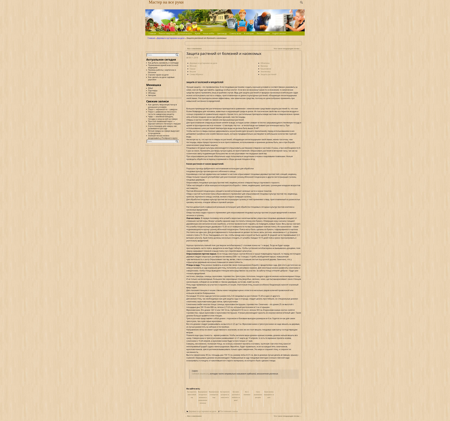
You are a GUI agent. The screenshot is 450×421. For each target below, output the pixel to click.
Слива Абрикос (196, 74)
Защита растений (268, 74)
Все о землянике (193, 48)
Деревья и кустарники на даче (171, 38)
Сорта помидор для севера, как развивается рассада (162, 127)
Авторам (152, 95)
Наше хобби (208, 33)
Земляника (265, 71)
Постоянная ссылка (229, 411)
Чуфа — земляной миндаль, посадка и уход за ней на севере (163, 117)
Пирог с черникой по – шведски (162, 109)
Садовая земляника (200, 373)
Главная (152, 33)
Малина (264, 66)
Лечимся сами (263, 33)
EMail (150, 88)
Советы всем (235, 33)
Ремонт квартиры (167, 33)
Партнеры (152, 90)
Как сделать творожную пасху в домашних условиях (162, 105)
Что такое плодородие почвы (288, 48)
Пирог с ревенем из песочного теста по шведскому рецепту (162, 112)
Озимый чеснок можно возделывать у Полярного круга (162, 136)
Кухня (197, 33)
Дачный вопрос (185, 33)
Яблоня (193, 66)
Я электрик (249, 33)
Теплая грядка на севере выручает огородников (164, 132)
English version (279, 33)
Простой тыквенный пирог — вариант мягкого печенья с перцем (164, 122)
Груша (192, 68)
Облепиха (265, 63)
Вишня (193, 71)
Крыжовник (266, 68)
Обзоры (151, 93)
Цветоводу (222, 33)
